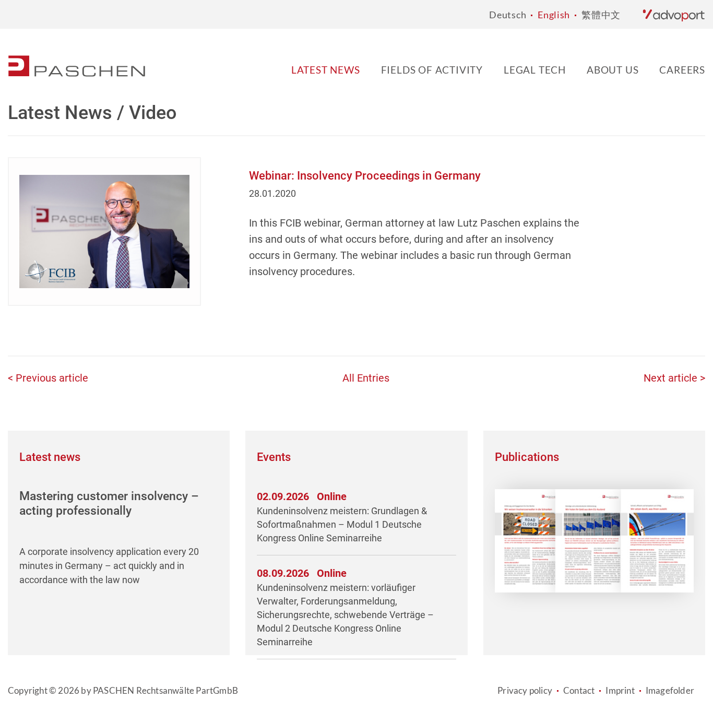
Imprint (619, 690)
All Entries (365, 378)
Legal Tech (535, 70)
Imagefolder (670, 690)
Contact (579, 690)
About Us (612, 70)
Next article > (674, 378)
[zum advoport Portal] (674, 14)
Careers (682, 70)
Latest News (325, 70)
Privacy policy (524, 690)
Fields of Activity (432, 70)
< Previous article (48, 378)
